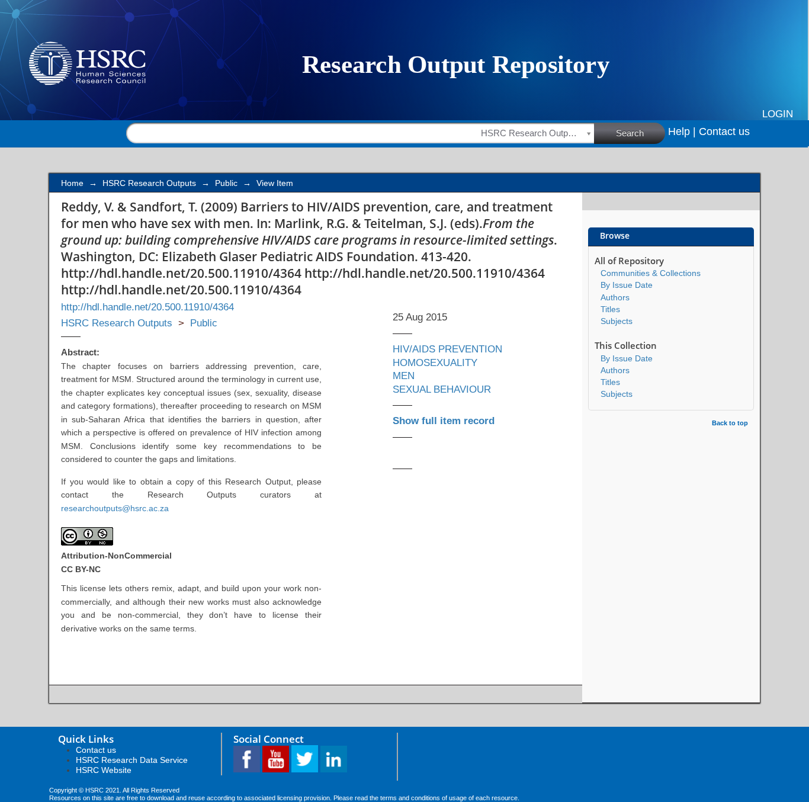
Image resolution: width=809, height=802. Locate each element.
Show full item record (444, 420)
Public (226, 183)
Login (777, 114)
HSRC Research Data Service (132, 760)
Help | (682, 131)
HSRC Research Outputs (149, 183)
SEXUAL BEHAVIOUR (442, 389)
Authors (615, 297)
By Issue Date (627, 285)
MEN (404, 375)
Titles (610, 309)
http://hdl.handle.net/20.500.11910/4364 (147, 307)
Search (630, 133)
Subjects (617, 321)
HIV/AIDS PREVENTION (447, 349)
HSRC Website (103, 770)
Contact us (724, 131)
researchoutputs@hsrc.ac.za (115, 508)
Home (72, 183)
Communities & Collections (651, 273)
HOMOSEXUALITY (435, 362)
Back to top (730, 422)
